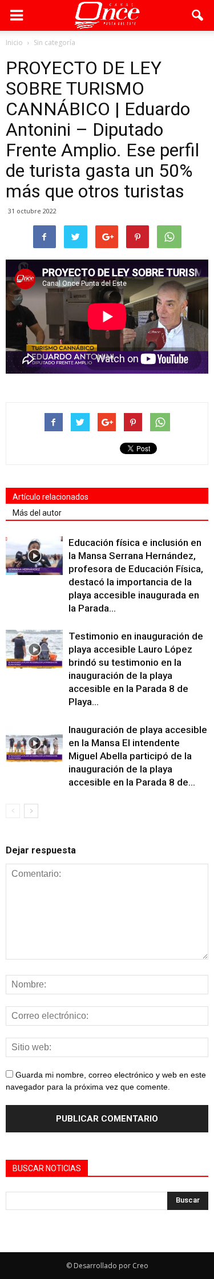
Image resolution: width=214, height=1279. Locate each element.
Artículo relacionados (50, 496)
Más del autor (37, 512)
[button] (198, 15)
